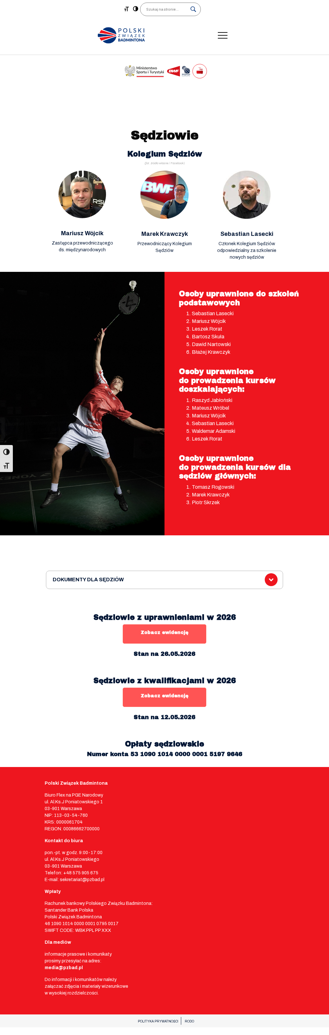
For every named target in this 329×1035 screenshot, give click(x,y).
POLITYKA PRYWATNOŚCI (158, 1021)
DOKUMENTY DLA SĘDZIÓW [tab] (88, 579)
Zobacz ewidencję (164, 632)
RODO (189, 1021)
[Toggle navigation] (223, 35)
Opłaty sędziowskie (164, 744)
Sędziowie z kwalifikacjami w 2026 (164, 681)
